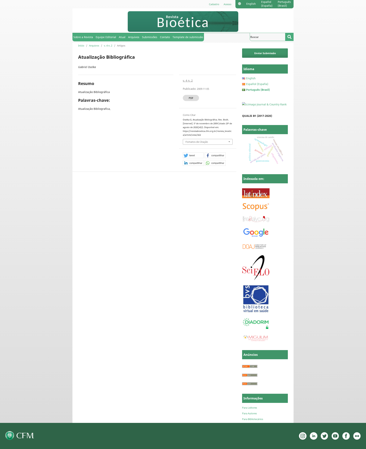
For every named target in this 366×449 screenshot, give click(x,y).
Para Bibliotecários (252, 419)
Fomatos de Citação (196, 142)
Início (81, 45)
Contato (165, 37)
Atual (122, 37)
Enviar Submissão (265, 53)
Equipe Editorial (106, 37)
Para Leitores (249, 407)
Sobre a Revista (83, 37)
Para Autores (249, 413)
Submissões (149, 37)
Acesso (227, 4)
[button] (193, 155)
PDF (191, 98)
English (251, 4)
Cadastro (214, 4)
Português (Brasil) (284, 3)
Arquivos (133, 37)
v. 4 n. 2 (108, 45)
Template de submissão (188, 37)
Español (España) (266, 3)
